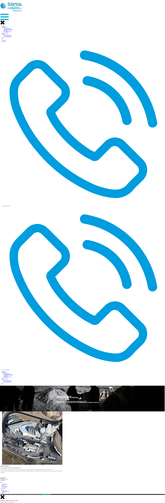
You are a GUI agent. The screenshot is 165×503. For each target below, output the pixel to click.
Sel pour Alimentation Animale (8, 374)
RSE (2, 378)
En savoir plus (2, 472)
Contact (3, 34)
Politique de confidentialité (5, 491)
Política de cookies (47, 494)
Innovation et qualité (5, 33)
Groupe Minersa (4, 487)
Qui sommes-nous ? (4, 26)
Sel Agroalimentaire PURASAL (8, 29)
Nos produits (4, 27)
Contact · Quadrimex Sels (7, 36)
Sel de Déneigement (6, 28)
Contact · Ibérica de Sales (7, 35)
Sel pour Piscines (6, 377)
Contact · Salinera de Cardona (8, 381)
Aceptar (44, 494)
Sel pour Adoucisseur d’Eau (7, 31)
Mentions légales (4, 490)
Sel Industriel (5, 30)
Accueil (3, 371)
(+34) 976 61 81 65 (7, 369)
